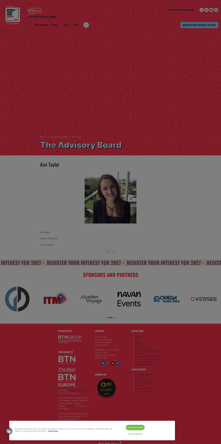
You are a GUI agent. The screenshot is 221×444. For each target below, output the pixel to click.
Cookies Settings (135, 433)
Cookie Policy (53, 431)
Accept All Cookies (135, 427)
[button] (9, 431)
